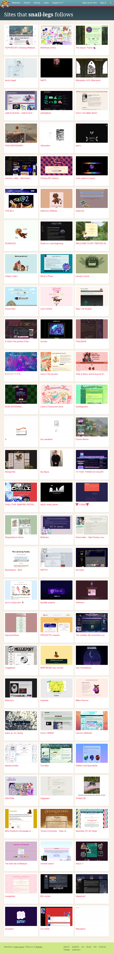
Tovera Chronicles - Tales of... (54, 830)
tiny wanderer (46, 439)
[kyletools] (56, 688)
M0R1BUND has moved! (51, 667)
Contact (76, 949)
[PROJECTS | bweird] (56, 622)
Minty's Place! (46, 276)
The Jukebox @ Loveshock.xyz (90, 635)
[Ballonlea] (56, 525)
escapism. (9, 928)
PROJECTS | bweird (49, 635)
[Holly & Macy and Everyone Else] (92, 361)
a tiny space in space (85, 178)
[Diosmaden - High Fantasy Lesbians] (92, 525)
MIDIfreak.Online (48, 47)
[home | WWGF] (56, 720)
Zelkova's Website (48, 210)
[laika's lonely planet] (56, 492)
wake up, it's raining (14, 732)
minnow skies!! (47, 863)
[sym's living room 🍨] (21, 590)
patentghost (45, 112)
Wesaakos (81, 928)
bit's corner (45, 896)
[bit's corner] (56, 883)
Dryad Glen (10, 308)
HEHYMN (9, 798)
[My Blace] (56, 459)
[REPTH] (56, 557)
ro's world (44, 928)
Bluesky (39, 946)
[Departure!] (92, 883)
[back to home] (5, 3)
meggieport (10, 667)
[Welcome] (21, 688)
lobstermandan (11, 765)
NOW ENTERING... (14, 406)
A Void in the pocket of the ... (18, 341)
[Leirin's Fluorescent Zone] (56, 394)
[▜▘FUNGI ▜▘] (92, 492)
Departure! (80, 896)
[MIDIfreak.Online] (56, 35)
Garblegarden (82, 406)
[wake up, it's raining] (21, 720)
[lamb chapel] (21, 68)
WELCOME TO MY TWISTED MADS (92, 243)
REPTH (44, 569)
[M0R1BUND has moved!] (56, 655)
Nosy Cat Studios (84, 308)
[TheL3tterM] (92, 329)
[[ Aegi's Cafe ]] (21, 263)
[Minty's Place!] (56, 263)
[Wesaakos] (92, 916)
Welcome (9, 700)
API (95, 947)
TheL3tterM (81, 341)
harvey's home (82, 276)
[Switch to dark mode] (111, 2)
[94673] (56, 68)
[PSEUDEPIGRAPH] (21, 133)
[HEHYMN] (21, 786)
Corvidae (44, 765)
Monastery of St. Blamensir (88, 80)
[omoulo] (56, 329)
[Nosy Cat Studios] (92, 296)
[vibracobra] (56, 133)
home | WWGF (47, 732)
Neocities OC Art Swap (86, 830)
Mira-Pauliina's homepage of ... (19, 830)
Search (27, 2)
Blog (88, 947)
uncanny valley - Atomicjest (17, 178)
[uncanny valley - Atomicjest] (21, 166)
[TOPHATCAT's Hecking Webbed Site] (21, 35)
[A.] (21, 427)
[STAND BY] (92, 786)
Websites (16, 2)
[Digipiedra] (56, 786)
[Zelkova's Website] (56, 198)
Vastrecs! (80, 602)
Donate (75, 947)
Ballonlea (44, 537)
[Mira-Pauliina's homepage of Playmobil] (21, 818)
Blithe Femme (82, 700)
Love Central (46, 308)
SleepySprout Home (14, 537)
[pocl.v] (92, 133)
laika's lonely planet (49, 504)
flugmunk (80, 210)
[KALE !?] (92, 851)
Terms (66, 949)
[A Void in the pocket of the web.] (21, 329)
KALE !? (79, 863)
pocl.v (78, 145)
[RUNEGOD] (21, 231)
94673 (43, 80)
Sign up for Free (89, 2)
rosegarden (10, 896)
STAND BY (81, 798)
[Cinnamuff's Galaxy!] (56, 166)
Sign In (103, 2)
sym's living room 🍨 (14, 602)
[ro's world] (56, 916)
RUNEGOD (10, 243)
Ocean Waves (82, 439)
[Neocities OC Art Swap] (92, 818)
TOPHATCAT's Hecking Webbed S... (21, 47)
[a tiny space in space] (92, 166)
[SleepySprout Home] (21, 525)
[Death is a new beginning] (56, 231)
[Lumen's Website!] (92, 720)
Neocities (8, 946)
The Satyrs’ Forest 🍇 (86, 47)
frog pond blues (12, 635)
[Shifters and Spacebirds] (92, 753)
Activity (37, 2)
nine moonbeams (83, 667)
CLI (82, 947)
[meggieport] (21, 655)
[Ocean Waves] (92, 427)
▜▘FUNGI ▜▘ (83, 504)
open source (19, 946)
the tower (80, 569)
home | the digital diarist (86, 112)
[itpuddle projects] (56, 590)
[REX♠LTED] (21, 459)
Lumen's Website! (84, 732)
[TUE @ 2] (21, 198)
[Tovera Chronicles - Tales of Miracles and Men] (56, 818)
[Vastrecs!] (92, 590)
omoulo (43, 341)
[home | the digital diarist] (92, 100)
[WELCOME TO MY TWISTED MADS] (92, 231)
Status (102, 947)
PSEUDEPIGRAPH (14, 145)
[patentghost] (56, 100)
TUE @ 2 (9, 210)
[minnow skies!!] (56, 851)
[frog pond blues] (21, 622)
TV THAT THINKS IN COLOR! (89, 471)
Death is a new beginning (51, 243)
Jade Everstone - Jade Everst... (19, 112)
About (66, 947)
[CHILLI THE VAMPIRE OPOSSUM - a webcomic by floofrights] (21, 492)
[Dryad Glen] (21, 296)
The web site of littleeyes (16, 863)
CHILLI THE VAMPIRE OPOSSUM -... (21, 504)
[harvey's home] (92, 263)
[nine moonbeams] (92, 655)
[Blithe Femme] (92, 688)
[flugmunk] (92, 198)
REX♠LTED (10, 471)
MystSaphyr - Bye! (13, 569)
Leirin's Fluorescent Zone (51, 406)
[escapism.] (21, 916)
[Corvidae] (56, 753)
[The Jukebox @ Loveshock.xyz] (92, 622)
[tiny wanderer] (56, 427)
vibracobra (45, 145)
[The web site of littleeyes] (21, 851)
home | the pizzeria (49, 373)
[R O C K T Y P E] (21, 361)
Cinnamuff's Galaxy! (49, 178)
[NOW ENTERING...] (21, 394)
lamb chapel (10, 80)
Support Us (57, 2)
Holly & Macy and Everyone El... (90, 373)
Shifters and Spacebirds (86, 765)
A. (6, 439)
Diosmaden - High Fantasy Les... (91, 537)
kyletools (44, 700)
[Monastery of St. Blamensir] (92, 68)
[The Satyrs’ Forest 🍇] (92, 35)
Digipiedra (44, 798)
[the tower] (92, 557)
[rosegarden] (21, 883)
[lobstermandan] (21, 753)
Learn (46, 2)
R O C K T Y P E (12, 373)
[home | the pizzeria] (56, 361)
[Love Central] (56, 296)
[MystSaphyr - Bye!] (21, 557)
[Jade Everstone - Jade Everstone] (21, 100)
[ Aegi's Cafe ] (11, 276)
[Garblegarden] (92, 394)
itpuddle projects (47, 602)
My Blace (44, 471)
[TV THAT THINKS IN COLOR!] (92, 459)
